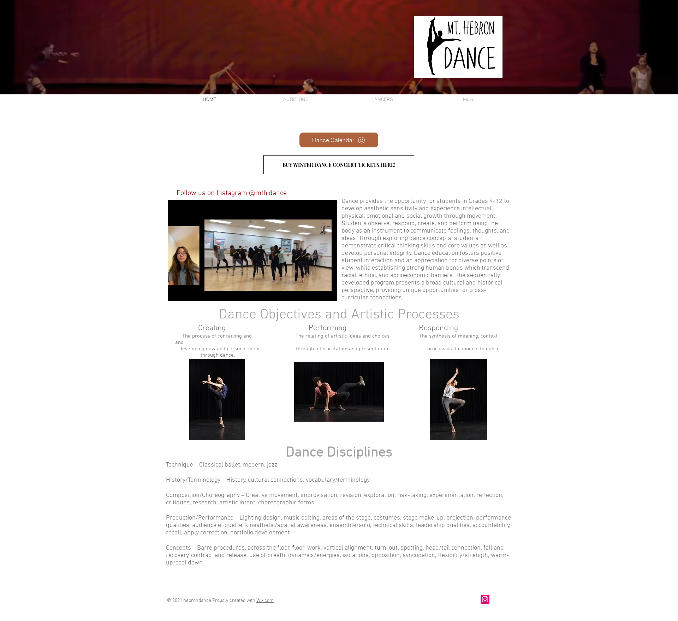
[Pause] (177, 291)
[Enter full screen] (327, 291)
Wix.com (265, 601)
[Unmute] (189, 291)
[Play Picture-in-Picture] (315, 291)
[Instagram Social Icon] (485, 599)
